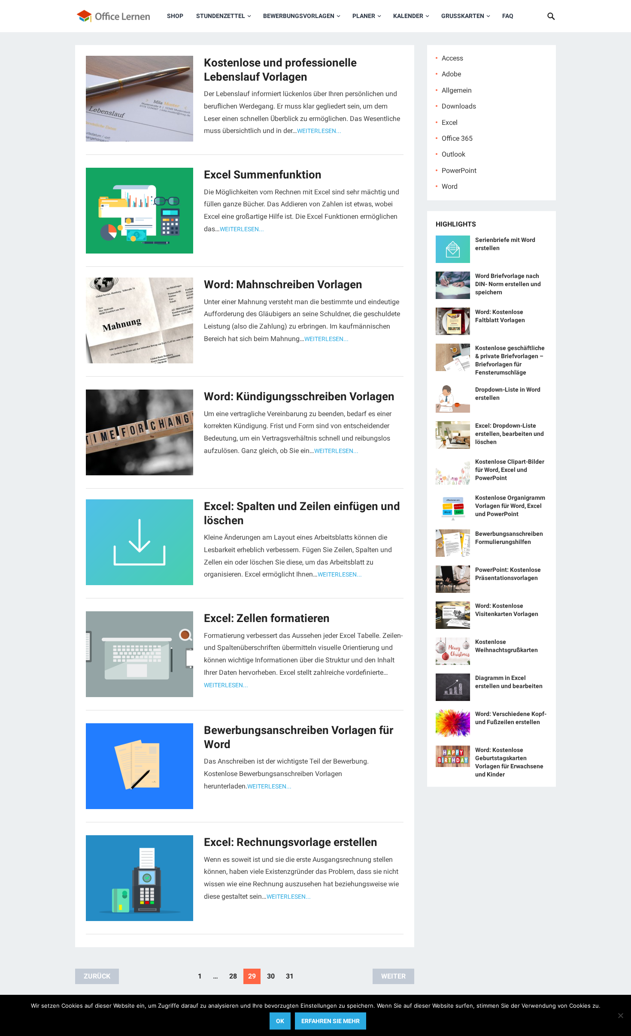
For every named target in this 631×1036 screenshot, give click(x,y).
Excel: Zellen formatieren (267, 618)
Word (450, 186)
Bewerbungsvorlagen (298, 15)
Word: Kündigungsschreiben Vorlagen (299, 396)
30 (271, 976)
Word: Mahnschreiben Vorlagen (283, 284)
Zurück (97, 976)
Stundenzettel (220, 15)
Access (452, 58)
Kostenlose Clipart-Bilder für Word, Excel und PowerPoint (509, 469)
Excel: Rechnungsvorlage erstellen (290, 842)
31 (290, 976)
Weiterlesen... (319, 130)
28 (233, 976)
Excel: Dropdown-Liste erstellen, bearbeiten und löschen (509, 433)
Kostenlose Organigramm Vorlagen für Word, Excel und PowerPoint (510, 505)
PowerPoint (459, 170)
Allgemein (457, 90)
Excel (450, 122)
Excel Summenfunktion (263, 174)
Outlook (453, 154)
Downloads (459, 106)
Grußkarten (462, 15)
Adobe (451, 74)
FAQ (507, 15)
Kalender (408, 15)
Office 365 (457, 138)
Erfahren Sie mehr (330, 1021)
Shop (175, 15)
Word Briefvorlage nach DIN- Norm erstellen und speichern (508, 284)
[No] (620, 1015)
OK (280, 1021)
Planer (363, 15)
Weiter (393, 976)
